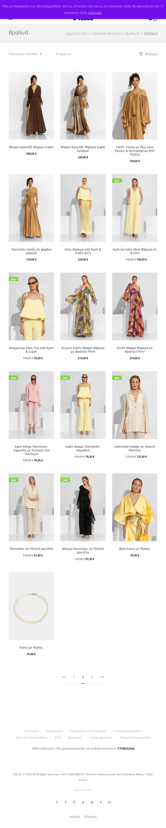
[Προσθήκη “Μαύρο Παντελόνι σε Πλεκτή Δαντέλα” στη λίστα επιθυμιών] (100, 478)
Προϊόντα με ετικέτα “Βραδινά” (116, 33)
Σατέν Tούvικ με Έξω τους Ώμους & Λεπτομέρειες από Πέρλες (134, 150)
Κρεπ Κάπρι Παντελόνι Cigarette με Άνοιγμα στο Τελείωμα (31, 450)
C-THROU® (29, 774)
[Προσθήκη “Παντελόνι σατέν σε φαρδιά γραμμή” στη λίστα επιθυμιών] (48, 179)
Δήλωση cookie (83, 790)
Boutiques (75, 737)
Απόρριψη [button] (95, 13)
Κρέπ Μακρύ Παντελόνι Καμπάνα (83, 448)
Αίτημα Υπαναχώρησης (135, 737)
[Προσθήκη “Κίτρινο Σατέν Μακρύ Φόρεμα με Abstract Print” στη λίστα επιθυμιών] (100, 278)
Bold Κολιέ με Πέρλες (134, 549)
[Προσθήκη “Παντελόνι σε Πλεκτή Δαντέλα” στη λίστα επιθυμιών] (48, 478)
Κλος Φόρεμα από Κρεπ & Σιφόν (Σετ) (83, 251)
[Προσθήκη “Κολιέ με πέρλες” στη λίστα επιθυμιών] (48, 577)
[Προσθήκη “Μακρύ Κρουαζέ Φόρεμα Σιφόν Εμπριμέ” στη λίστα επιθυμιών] (100, 77)
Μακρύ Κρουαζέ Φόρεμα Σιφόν (31, 147)
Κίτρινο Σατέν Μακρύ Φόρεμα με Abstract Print (82, 350)
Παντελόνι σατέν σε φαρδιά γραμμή (31, 251)
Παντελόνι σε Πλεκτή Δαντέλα (31, 549)
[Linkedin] (109, 802)
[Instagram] (74, 802)
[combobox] (25, 54)
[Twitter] (56, 802)
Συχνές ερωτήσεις (101, 737)
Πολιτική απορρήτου (127, 731)
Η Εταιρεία (32, 731)
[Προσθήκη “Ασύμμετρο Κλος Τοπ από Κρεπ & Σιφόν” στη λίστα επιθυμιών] (48, 278)
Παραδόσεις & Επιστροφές (88, 731)
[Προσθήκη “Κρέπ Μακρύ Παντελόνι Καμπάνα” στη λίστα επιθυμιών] (100, 376)
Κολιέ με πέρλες (31, 647)
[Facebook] (65, 802)
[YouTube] (92, 802)
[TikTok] (83, 802)
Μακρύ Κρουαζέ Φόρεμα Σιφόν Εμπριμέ (83, 149)
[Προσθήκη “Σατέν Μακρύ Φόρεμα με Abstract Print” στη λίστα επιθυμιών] (152, 278)
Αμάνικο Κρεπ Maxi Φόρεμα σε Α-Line (135, 251)
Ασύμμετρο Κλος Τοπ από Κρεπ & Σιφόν (31, 350)
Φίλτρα (150, 54)
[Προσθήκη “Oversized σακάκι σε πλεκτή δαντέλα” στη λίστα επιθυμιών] (152, 376)
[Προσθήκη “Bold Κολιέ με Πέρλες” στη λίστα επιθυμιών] (152, 478)
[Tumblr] (101, 802)
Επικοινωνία (54, 731)
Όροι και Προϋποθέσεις (32, 737)
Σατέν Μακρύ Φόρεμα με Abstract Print (135, 350)
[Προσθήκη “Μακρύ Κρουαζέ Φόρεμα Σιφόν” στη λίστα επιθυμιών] (48, 77)
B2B (58, 737)
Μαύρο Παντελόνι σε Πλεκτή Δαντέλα (83, 550)
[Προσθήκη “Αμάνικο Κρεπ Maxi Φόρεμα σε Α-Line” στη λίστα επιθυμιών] (152, 179)
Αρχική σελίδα (76, 33)
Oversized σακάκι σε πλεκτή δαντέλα (134, 448)
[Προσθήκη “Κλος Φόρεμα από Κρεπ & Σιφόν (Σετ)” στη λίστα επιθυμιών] (100, 179)
